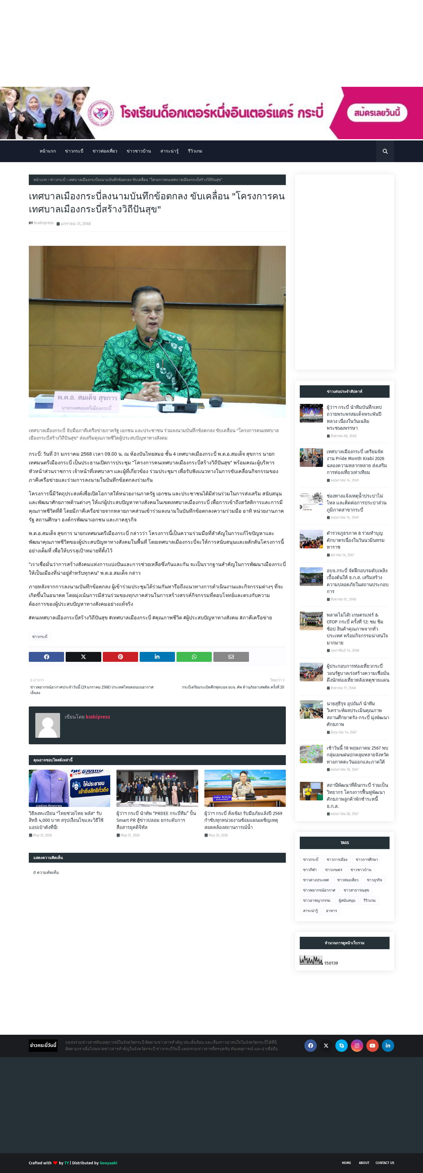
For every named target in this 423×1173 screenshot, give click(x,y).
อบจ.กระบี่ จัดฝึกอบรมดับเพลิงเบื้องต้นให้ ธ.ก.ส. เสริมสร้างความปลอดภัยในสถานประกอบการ (358, 581)
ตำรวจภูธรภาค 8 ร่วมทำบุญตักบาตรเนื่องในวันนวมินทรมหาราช (356, 540)
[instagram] (357, 1045)
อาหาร (331, 911)
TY (66, 1163)
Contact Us (385, 1163)
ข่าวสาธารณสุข (356, 890)
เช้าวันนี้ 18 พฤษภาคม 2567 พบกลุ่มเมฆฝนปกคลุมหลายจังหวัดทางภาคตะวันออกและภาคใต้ (358, 755)
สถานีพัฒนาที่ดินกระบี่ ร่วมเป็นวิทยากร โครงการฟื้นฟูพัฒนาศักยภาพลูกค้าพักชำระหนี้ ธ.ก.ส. (357, 795)
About (364, 1163)
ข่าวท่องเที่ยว (348, 880)
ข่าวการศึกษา (367, 859)
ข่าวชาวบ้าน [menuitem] (139, 151)
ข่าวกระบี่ (57, 180)
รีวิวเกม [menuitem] (195, 151)
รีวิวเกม (370, 900)
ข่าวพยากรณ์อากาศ (319, 890)
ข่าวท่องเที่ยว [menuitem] (105, 151)
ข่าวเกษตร (333, 870)
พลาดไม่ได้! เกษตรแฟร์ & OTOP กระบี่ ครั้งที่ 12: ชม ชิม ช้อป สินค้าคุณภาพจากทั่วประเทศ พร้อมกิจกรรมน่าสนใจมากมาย (357, 629)
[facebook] (310, 1045)
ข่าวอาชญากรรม (316, 900)
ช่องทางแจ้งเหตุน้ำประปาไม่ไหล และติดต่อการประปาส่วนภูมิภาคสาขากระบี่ (356, 503)
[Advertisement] (186, 43)
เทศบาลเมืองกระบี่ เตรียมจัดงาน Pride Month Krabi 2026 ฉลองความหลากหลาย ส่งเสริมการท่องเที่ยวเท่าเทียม (357, 462)
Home (346, 1163)
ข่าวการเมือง (337, 859)
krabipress (44, 222)
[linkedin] (388, 1045)
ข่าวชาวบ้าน (361, 870)
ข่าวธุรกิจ (374, 880)
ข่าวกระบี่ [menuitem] (74, 151)
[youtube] (372, 1045)
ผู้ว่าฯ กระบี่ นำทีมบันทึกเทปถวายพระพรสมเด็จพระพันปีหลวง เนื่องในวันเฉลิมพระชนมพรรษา (354, 418)
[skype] (341, 1045)
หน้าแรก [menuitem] (48, 151)
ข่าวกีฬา (310, 870)
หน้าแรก (40, 180)
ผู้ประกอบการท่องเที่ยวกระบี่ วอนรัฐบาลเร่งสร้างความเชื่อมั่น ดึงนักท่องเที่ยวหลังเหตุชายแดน (358, 673)
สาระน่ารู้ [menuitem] (169, 151)
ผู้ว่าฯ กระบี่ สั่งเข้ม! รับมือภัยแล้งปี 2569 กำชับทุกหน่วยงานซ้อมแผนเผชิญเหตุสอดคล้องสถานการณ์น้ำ (243, 820)
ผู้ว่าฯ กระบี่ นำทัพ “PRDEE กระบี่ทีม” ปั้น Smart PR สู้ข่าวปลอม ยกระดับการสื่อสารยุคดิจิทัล (156, 820)
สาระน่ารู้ (310, 911)
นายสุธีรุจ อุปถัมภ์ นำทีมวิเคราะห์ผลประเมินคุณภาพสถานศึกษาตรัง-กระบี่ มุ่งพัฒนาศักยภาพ (358, 714)
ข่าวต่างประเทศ (316, 880)
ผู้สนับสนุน (347, 900)
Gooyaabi (108, 1163)
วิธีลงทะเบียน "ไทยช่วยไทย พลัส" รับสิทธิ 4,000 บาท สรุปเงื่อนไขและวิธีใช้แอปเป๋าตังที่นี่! (66, 820)
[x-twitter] (326, 1045)
